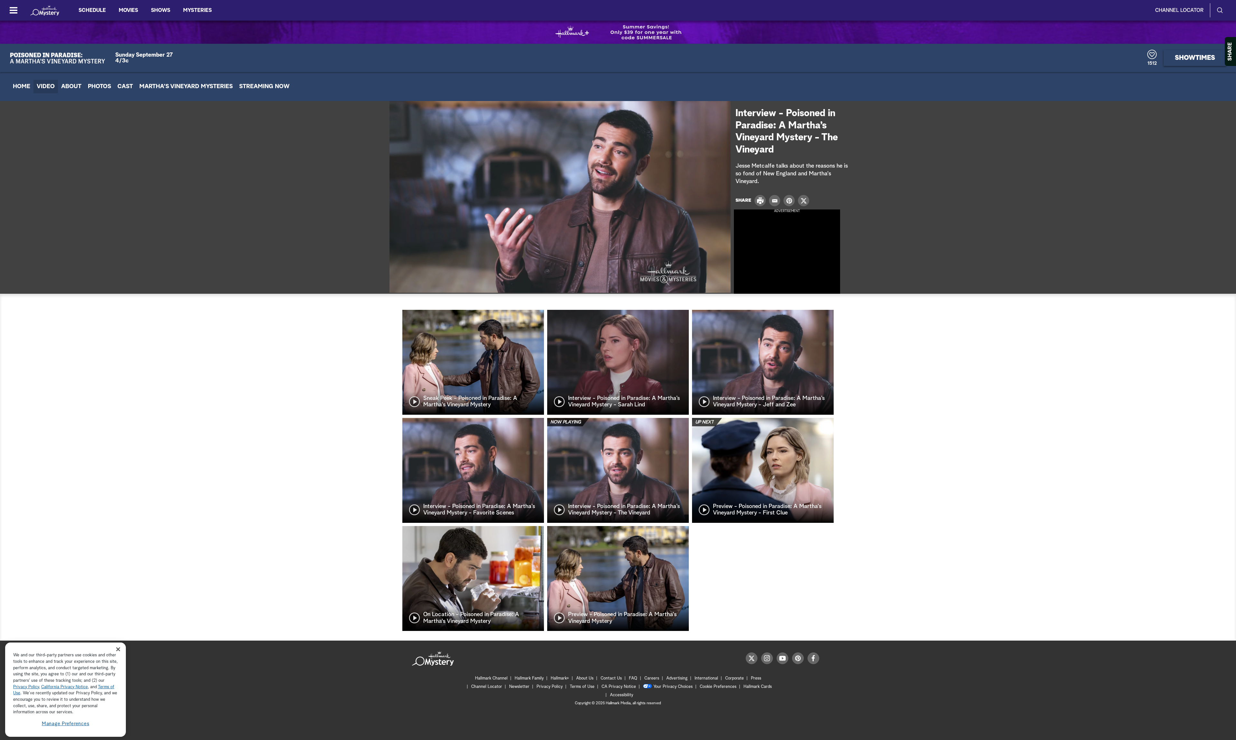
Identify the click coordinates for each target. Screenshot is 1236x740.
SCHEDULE (92, 10)
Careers (651, 678)
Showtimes (1195, 58)
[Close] (118, 649)
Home (21, 86)
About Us (585, 678)
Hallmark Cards (758, 687)
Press (756, 678)
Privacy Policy (550, 687)
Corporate (734, 678)
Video (46, 86)
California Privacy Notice (64, 687)
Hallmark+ (560, 678)
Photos (99, 86)
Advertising (677, 678)
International (706, 678)
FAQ (633, 678)
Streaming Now (264, 86)
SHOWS (160, 10)
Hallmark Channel (491, 678)
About (71, 86)
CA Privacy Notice (619, 687)
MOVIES (128, 10)
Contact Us (611, 678)
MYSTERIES (197, 10)
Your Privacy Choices (673, 687)
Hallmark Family (529, 678)
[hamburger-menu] (13, 10)
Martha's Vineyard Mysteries (186, 86)
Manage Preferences (65, 723)
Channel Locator (1179, 10)
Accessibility (621, 695)
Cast (125, 86)
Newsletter (519, 687)
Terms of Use (582, 687)
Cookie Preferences (718, 687)
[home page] (44, 10)
